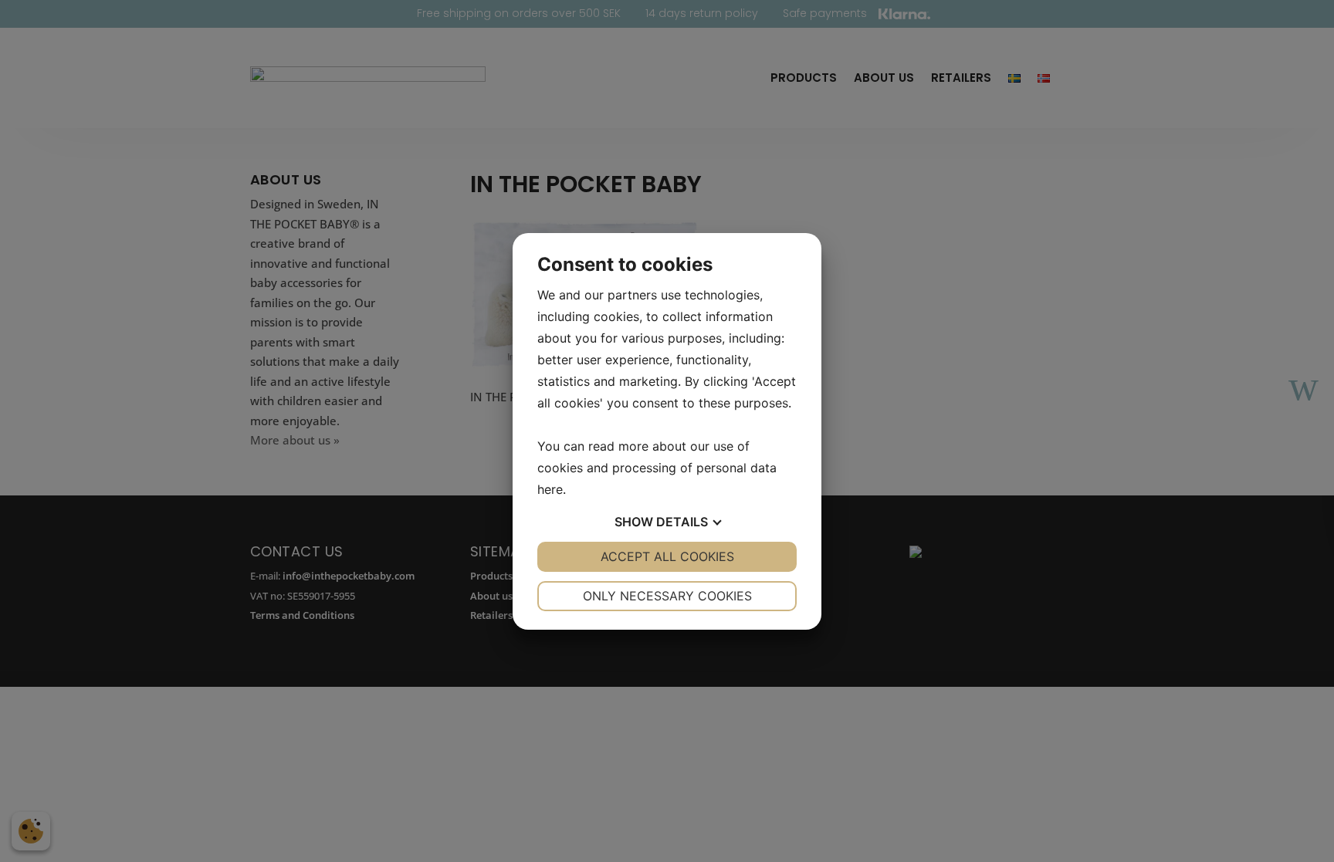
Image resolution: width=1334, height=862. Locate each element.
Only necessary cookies (667, 595)
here (550, 489)
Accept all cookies (667, 556)
